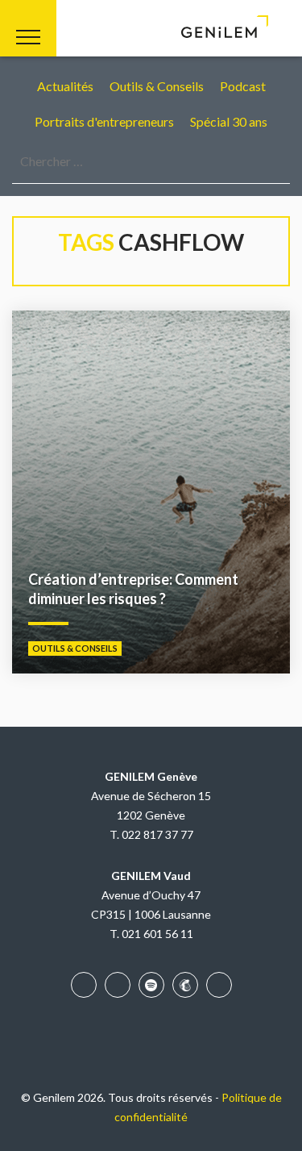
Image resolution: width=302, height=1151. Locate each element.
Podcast (243, 86)
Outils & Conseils (157, 86)
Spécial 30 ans (228, 121)
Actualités (65, 86)
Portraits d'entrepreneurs (104, 121)
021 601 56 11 (157, 933)
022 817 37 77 (157, 834)
